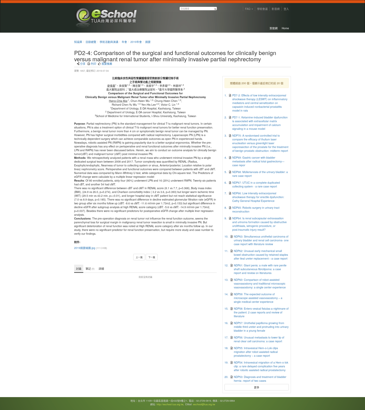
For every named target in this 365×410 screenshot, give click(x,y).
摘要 (148, 42)
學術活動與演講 (109, 42)
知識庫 (78, 42)
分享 (82, 63)
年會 (124, 42)
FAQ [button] (248, 9)
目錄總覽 (91, 42)
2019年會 (136, 42)
